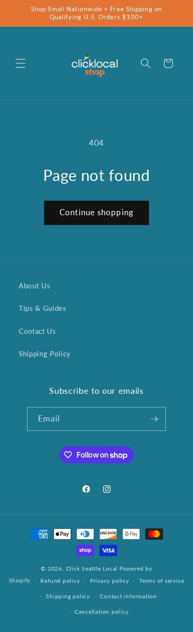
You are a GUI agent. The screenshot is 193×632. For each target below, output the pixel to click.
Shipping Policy (45, 353)
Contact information (128, 596)
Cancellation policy (101, 611)
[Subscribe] (154, 419)
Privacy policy (109, 580)
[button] (20, 63)
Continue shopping (96, 212)
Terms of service (161, 580)
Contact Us (37, 331)
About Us (34, 285)
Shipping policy (68, 596)
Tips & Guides (43, 308)
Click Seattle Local (92, 568)
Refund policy (60, 580)
